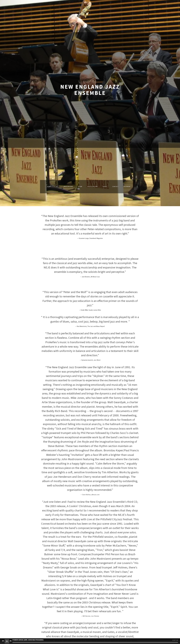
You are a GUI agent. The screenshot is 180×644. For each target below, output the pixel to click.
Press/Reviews (68, 186)
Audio (105, 186)
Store (80, 186)
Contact (115, 186)
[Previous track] (3, 641)
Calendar (127, 186)
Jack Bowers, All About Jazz (91, 277)
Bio (57, 186)
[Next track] (10, 641)
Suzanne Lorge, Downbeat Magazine (91, 238)
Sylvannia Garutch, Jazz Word (90, 360)
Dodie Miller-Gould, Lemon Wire (91, 310)
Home (49, 186)
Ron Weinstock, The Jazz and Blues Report (91, 326)
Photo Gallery (92, 186)
